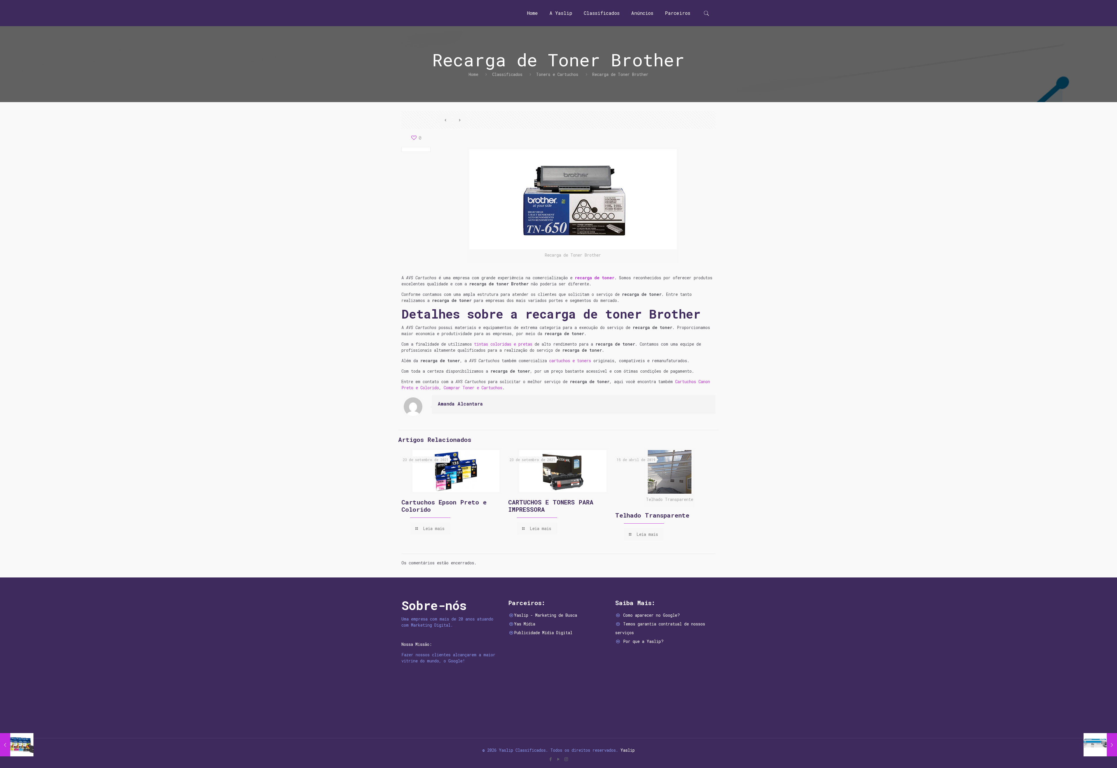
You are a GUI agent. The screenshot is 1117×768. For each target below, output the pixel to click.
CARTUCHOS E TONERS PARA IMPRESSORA (550, 505)
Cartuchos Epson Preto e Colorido (444, 505)
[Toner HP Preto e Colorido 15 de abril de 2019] (1100, 744)
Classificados (507, 74)
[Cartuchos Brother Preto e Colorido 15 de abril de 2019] (16, 744)
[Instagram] (566, 759)
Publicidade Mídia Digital (543, 632)
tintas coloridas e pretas (503, 344)
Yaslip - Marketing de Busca (545, 615)
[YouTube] (558, 759)
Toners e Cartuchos (557, 74)
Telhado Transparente (652, 515)
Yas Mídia (524, 624)
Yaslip (627, 750)
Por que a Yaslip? (643, 641)
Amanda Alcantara (460, 404)
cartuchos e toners (570, 360)
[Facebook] (550, 759)
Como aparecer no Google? (651, 615)
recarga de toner (594, 277)
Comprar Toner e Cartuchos (473, 387)
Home (473, 74)
